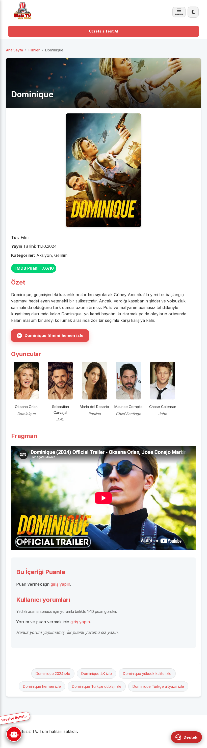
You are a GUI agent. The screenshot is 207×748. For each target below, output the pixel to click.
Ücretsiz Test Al (103, 31)
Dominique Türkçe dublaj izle (96, 686)
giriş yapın (60, 584)
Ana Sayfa (14, 50)
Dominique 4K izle (96, 673)
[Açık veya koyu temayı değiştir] (193, 12)
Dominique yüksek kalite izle (147, 673)
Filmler (34, 50)
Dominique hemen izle (42, 686)
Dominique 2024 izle (53, 673)
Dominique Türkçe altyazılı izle (158, 686)
